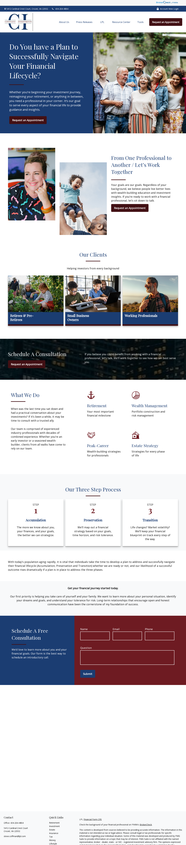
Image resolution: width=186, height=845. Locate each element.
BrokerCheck (146, 824)
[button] (64, 22)
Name (84, 629)
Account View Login (169, 8)
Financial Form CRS (93, 819)
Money (52, 840)
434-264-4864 (61, 8)
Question (86, 648)
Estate (52, 829)
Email (116, 629)
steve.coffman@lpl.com (15, 836)
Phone (149, 629)
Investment (54, 826)
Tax (51, 836)
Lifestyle (53, 843)
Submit (87, 674)
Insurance (53, 833)
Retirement (54, 822)
